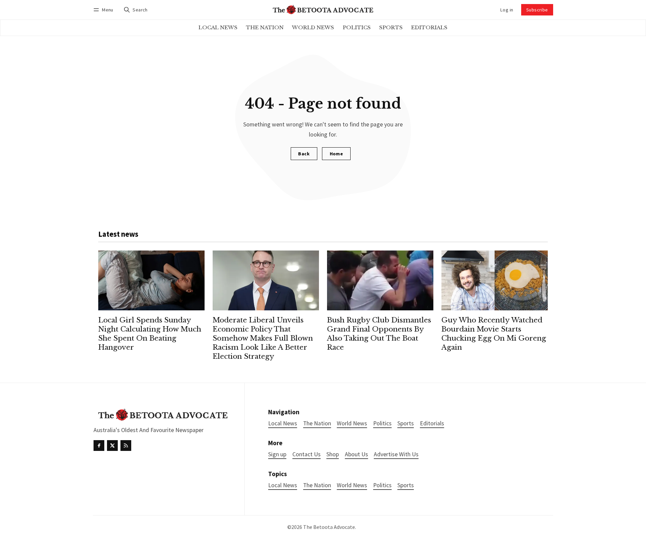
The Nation (317, 485)
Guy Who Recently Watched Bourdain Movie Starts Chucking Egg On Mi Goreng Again (493, 334)
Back (304, 154)
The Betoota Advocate (329, 527)
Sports (405, 485)
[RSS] (125, 445)
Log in (506, 10)
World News (352, 485)
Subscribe (537, 10)
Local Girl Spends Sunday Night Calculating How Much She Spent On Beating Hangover (149, 334)
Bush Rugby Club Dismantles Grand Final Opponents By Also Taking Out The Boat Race (379, 334)
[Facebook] (99, 445)
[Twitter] (112, 445)
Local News (282, 485)
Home (336, 154)
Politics (382, 485)
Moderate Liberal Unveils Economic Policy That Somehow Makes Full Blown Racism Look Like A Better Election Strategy (263, 338)
